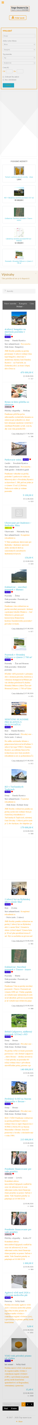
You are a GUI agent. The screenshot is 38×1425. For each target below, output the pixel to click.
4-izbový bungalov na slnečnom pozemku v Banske (15, 332)
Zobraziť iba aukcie (12, 77)
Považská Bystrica (20, 463)
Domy (7, 340)
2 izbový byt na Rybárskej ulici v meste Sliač (17, 900)
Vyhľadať (8, 85)
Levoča (19, 1178)
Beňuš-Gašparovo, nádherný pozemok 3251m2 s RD (18, 1032)
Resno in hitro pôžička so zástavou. (17, 403)
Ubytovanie (9, 531)
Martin (17, 976)
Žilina (17, 596)
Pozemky (8, 596)
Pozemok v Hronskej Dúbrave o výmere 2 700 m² (19, 262)
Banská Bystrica (18, 340)
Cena (32, 303)
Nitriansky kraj (23, 531)
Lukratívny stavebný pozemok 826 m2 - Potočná (19, 239)
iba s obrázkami (10, 80)
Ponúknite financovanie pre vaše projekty (18, 1170)
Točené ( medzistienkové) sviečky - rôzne (19, 177)
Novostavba (25, 344)
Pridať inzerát (19, 18)
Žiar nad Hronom (22, 663)
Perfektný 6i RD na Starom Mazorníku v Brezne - (18, 1100)
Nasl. (6, 1408)
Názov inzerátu (10, 303)
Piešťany (26, 411)
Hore (20, 1421)
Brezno (15, 1040)
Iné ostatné (9, 1178)
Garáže (7, 463)
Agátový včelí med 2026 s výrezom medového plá (17, 1293)
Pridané (19, 306)
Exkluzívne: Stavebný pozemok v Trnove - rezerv (19, 219)
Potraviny (8, 1301)
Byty (7, 731)
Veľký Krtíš (19, 1301)
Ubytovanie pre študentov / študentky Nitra (18, 524)
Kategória (23, 303)
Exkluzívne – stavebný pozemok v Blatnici (16, 588)
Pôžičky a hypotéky (12, 411)
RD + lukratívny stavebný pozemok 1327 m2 (19, 198)
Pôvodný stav (26, 734)
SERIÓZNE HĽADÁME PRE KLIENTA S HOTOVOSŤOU (16, 722)
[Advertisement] (19, 123)
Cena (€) (6, 67)
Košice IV (27, 1238)
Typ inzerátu (7, 54)
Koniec (14, 1408)
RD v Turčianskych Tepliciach (14, 788)
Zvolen (14, 908)
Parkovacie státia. (13, 459)
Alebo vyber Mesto (10, 41)
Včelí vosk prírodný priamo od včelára (18, 1357)
